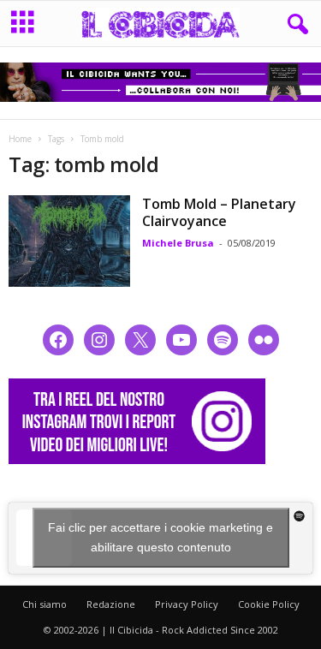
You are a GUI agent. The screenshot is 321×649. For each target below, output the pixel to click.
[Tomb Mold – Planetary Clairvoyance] (69, 240)
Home (20, 139)
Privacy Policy (186, 604)
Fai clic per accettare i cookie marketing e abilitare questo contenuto (160, 537)
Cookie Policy (269, 604)
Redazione (110, 604)
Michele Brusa (178, 242)
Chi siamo (44, 604)
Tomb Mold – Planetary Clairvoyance (219, 212)
